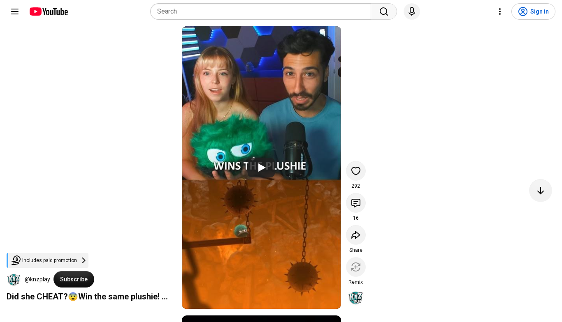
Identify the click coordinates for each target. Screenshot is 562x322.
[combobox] (263, 11)
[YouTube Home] (48, 11)
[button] (14, 279)
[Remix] (356, 267)
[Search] (384, 11)
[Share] (356, 235)
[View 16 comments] (356, 203)
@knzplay (37, 279)
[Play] (261, 167)
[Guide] (15, 11)
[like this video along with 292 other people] (356, 171)
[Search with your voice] (412, 11)
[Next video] (540, 190)
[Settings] (500, 11)
